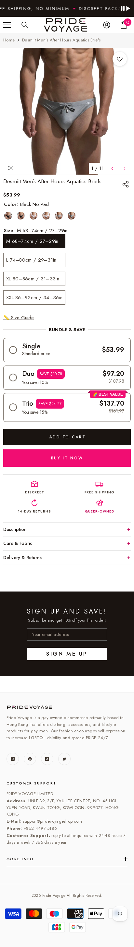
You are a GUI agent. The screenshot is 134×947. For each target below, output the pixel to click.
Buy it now (67, 458)
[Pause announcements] (125, 8)
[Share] (126, 184)
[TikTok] (47, 759)
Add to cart (67, 437)
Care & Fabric (17, 543)
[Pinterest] (30, 759)
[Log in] (106, 25)
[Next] (124, 168)
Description (15, 529)
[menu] (7, 25)
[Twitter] (64, 759)
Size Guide (18, 317)
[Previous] (112, 168)
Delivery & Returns (22, 557)
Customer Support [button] (32, 783)
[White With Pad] (46, 215)
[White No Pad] (33, 215)
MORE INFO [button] (20, 859)
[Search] (25, 25)
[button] (67, 350)
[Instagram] (13, 759)
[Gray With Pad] (71, 215)
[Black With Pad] (21, 215)
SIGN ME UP (66, 654)
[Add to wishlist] (120, 59)
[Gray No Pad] (59, 215)
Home (9, 40)
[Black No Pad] (8, 215)
